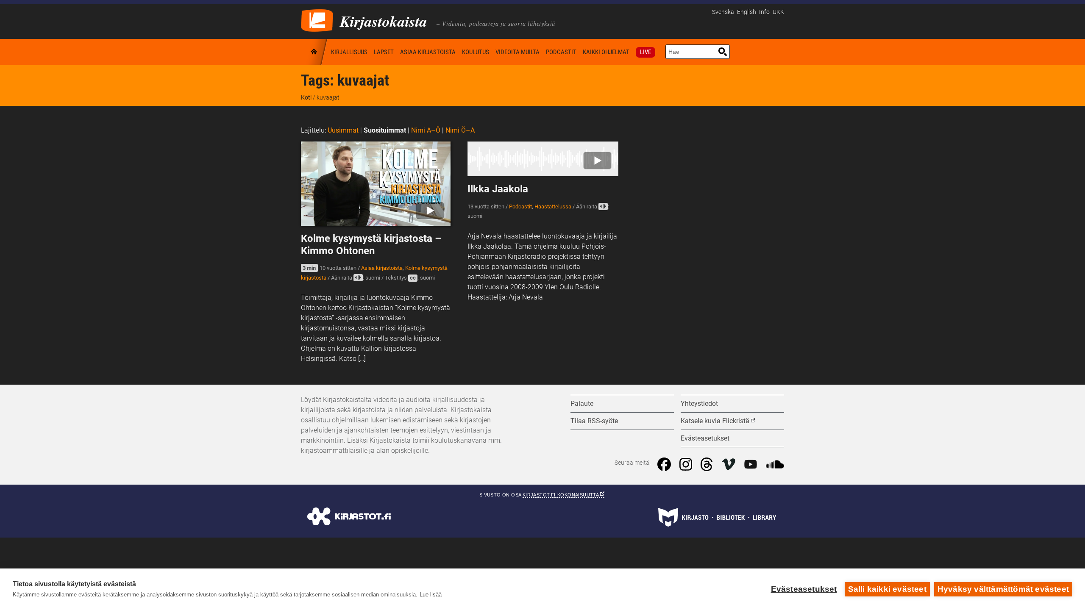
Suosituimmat (385, 130)
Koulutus (475, 52)
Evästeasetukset (804, 589)
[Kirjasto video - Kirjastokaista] (317, 20)
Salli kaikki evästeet (887, 589)
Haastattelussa (552, 206)
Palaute (581, 403)
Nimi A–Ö (425, 130)
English (746, 12)
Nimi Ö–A (460, 130)
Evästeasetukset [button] (705, 438)
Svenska (723, 12)
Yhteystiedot (699, 403)
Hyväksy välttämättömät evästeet (1003, 589)
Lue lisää (431, 594)
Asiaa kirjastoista (428, 52)
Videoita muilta (517, 52)
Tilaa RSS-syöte (594, 421)
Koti (314, 52)
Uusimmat (343, 130)
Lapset (384, 52)
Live (645, 52)
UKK (778, 12)
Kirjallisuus (349, 52)
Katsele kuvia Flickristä (715, 421)
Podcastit (561, 52)
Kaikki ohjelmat (606, 52)
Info (764, 12)
